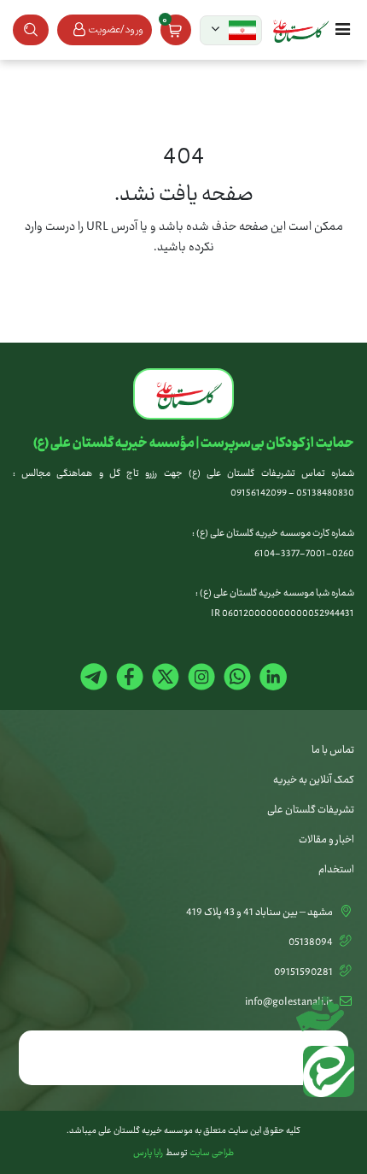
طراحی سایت (211, 1153)
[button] (231, 30)
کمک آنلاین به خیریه (313, 780)
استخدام (336, 869)
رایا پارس (148, 1153)
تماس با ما (333, 750)
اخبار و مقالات (326, 840)
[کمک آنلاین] (324, 1007)
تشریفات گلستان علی (310, 810)
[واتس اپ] (324, 1076)
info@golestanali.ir (289, 1002)
